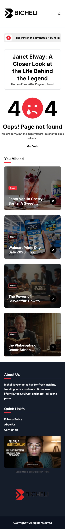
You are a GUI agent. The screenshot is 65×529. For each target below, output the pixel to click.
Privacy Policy (13, 419)
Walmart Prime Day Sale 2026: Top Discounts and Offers (26, 252)
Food (12, 188)
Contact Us (11, 429)
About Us (10, 424)
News (13, 236)
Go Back (32, 146)
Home (15, 84)
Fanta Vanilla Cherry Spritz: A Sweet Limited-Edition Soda (25, 203)
